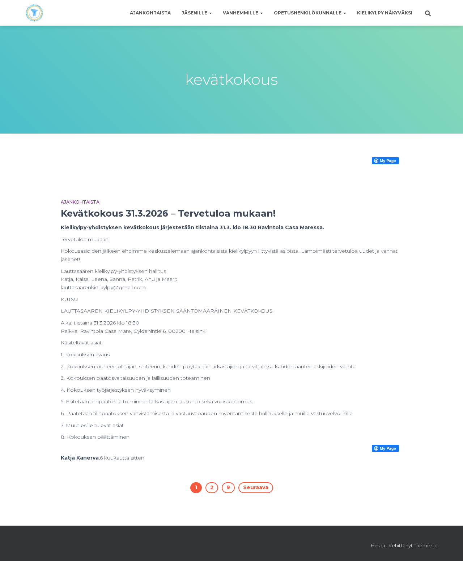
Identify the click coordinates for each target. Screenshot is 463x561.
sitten (122, 458)
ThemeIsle (426, 545)
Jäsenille (195, 13)
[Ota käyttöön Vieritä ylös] (448, 547)
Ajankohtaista (150, 13)
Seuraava (255, 487)
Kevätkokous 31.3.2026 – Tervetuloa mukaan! (168, 213)
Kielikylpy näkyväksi (384, 13)
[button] (210, 13)
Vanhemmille (241, 13)
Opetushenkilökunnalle (308, 13)
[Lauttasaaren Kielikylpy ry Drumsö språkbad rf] (34, 13)
